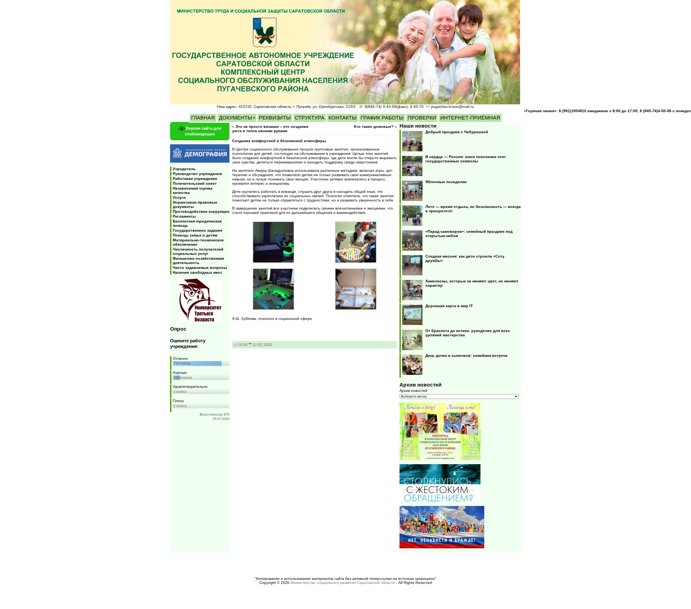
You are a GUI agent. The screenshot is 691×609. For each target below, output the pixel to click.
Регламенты (184, 216)
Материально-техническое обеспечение (198, 242)
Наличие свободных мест (197, 272)
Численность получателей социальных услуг (198, 251)
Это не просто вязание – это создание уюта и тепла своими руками (270, 128)
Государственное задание (197, 230)
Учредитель (184, 169)
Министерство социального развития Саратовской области (342, 583)
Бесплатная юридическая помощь (197, 223)
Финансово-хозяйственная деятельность (198, 260)
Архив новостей (413, 390)
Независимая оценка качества (192, 190)
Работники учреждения (195, 178)
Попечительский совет (195, 183)
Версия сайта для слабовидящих (203, 131)
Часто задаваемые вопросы (200, 267)
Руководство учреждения (197, 174)
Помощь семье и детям (195, 235)
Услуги (179, 197)
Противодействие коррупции (201, 211)
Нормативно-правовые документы (195, 204)
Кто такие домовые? (374, 126)
